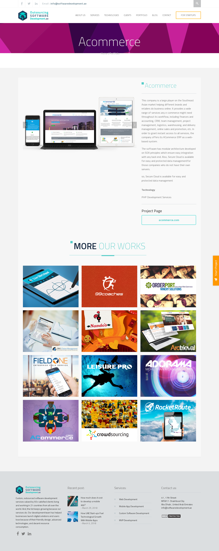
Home (104, 53)
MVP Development (128, 520)
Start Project (216, 268)
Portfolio (114, 53)
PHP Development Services (156, 197)
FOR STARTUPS (188, 15)
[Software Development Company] (33, 15)
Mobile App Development (131, 506)
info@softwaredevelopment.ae (68, 3)
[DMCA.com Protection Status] (171, 516)
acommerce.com (169, 220)
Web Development (128, 499)
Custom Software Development (134, 513)
